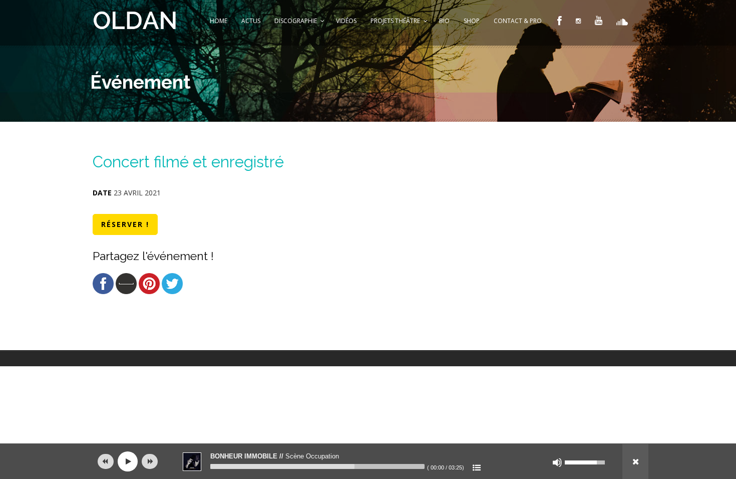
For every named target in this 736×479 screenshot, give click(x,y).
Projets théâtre (395, 21)
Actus (250, 21)
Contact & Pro (518, 21)
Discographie (295, 21)
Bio (444, 21)
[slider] (317, 466)
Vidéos (346, 21)
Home (218, 21)
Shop (472, 21)
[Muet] (557, 462)
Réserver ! (125, 224)
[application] (368, 461)
